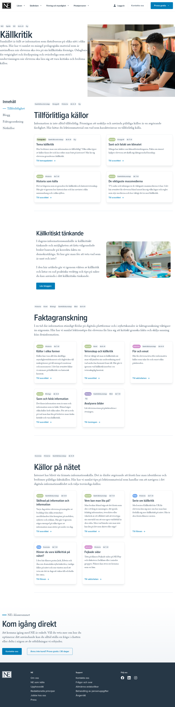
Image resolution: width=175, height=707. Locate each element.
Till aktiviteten (139, 378)
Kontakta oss (137, 5)
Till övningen (90, 422)
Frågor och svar (84, 682)
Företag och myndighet (56, 5)
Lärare (19, 5)
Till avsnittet (115, 160)
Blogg (6, 115)
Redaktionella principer (43, 691)
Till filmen (137, 531)
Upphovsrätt (37, 686)
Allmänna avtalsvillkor (87, 686)
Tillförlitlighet (16, 108)
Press (34, 700)
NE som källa (37, 682)
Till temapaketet (44, 160)
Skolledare (34, 5)
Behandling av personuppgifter (92, 691)
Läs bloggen (46, 286)
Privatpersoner (80, 5)
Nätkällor (9, 128)
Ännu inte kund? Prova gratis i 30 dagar (49, 651)
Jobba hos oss (38, 695)
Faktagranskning (13, 121)
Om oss (35, 678)
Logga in (121, 5)
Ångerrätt (81, 695)
